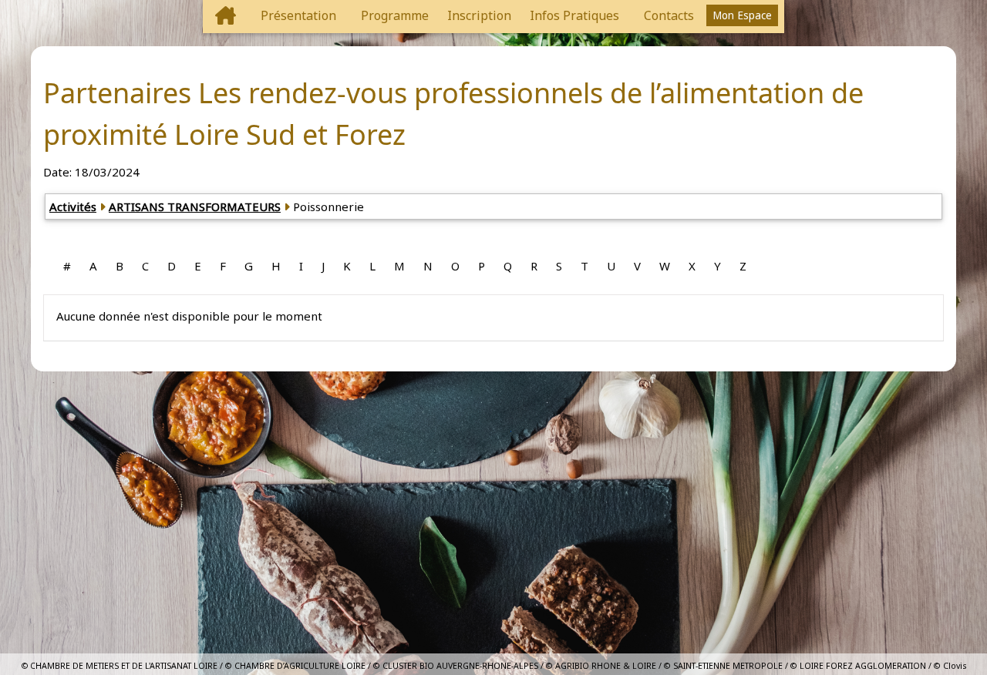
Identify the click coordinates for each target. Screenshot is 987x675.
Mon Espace (742, 15)
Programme (395, 15)
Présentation (298, 15)
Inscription (479, 15)
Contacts (669, 15)
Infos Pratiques (574, 15)
